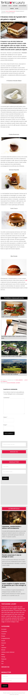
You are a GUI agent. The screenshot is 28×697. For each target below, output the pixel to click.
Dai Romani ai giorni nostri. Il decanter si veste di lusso (13, 337)
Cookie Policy (14, 692)
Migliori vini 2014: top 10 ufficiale (9, 374)
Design (3, 636)
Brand (4, 692)
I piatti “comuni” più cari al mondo (9, 316)
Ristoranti (3, 659)
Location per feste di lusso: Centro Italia (11, 356)
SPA (2, 661)
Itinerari (3, 649)
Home (23, 692)
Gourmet (18, 382)
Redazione (12, 694)
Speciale (16, 694)
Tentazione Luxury (14, 2)
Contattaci (8, 692)
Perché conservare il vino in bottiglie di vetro (11, 556)
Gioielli (3, 640)
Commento (6, 397)
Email (5, 424)
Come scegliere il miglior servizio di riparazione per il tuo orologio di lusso (14, 585)
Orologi (3, 656)
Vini (2, 663)
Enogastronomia (11, 382)
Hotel (2, 645)
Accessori (3, 629)
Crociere (3, 633)
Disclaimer (19, 692)
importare (3, 647)
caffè (26, 280)
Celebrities (4, 631)
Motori (3, 654)
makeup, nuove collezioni (7, 652)
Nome (5, 417)
